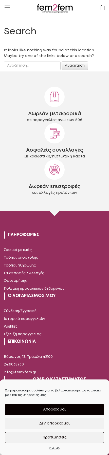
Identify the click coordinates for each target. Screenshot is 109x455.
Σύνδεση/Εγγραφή (20, 311)
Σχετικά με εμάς (18, 250)
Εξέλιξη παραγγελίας (23, 334)
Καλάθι (54, 448)
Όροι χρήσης (15, 280)
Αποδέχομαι (54, 409)
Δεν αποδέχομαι (54, 423)
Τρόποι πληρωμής (20, 265)
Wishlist (10, 326)
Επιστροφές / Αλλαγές (24, 273)
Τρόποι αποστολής (21, 257)
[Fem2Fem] (55, 8)
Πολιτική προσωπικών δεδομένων (34, 288)
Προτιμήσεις (55, 437)
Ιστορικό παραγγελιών (24, 318)
